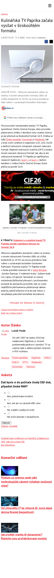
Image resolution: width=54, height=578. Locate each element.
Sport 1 (25, 159)
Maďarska (40, 139)
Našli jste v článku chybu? (11, 313)
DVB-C (47, 357)
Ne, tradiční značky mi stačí (20, 409)
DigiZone (36, 357)
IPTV (25, 362)
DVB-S (15, 362)
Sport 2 (35, 159)
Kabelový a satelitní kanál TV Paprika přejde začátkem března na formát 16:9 (23, 244)
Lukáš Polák (7, 37)
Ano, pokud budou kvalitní (20, 396)
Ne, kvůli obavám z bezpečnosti (23, 416)
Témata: (5, 357)
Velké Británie (40, 270)
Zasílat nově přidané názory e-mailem (17, 309)
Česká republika (20, 357)
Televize (30, 366)
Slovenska (27, 139)
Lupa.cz (4, 14)
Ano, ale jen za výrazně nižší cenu (23, 403)
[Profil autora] (5, 333)
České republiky (13, 139)
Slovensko (17, 366)
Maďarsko (37, 362)
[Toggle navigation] (49, 5)
